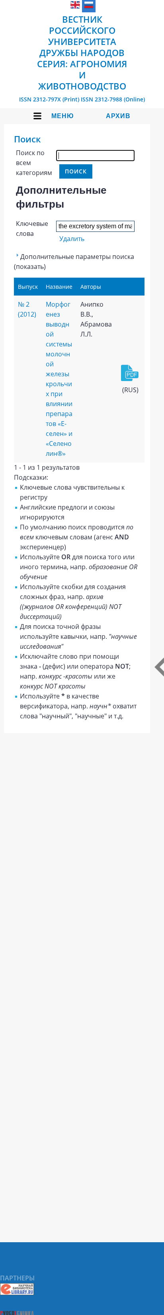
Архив (118, 116)
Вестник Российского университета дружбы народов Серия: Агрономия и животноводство (82, 52)
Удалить (71, 238)
